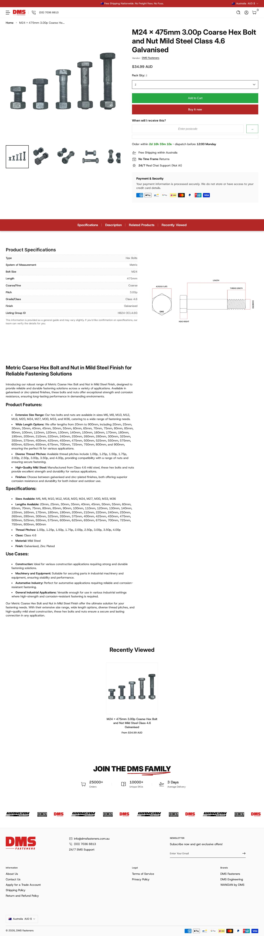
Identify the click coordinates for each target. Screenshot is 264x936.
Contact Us (13, 879)
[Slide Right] (186, 3)
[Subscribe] (242, 853)
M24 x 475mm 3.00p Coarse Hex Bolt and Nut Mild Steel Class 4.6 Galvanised (132, 723)
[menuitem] (68, 874)
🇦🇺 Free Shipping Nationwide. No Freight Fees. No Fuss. (132, 3)
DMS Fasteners (150, 57)
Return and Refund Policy (22, 896)
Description (113, 225)
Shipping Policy (15, 890)
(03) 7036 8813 (85, 844)
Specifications (87, 225)
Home (9, 23)
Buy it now (195, 109)
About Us (12, 874)
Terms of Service (143, 874)
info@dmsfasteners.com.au (92, 838)
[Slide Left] (77, 3)
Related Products (141, 225)
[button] (238, 13)
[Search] (238, 13)
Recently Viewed (174, 225)
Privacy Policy (140, 879)
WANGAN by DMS (232, 885)
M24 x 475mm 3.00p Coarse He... (42, 23)
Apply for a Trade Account (23, 885)
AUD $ (245, 3)
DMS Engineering (231, 879)
